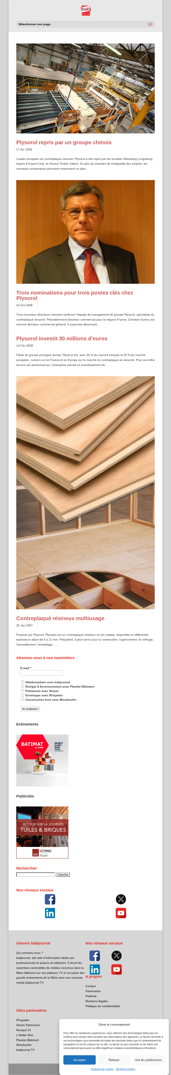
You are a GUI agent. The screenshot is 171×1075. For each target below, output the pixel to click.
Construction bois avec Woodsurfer (50, 699)
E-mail (25, 668)
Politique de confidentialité (103, 1006)
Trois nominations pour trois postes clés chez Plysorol (74, 295)
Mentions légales (125, 1069)
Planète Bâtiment (27, 1040)
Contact (91, 986)
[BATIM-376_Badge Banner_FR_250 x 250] (42, 785)
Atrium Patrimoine (28, 1025)
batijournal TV (25, 1049)
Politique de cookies (102, 1069)
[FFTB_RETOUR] (42, 857)
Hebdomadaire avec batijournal (47, 682)
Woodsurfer (24, 1044)
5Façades (22, 1020)
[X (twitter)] (121, 899)
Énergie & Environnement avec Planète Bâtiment (59, 686)
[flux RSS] (50, 899)
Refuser (114, 1060)
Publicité (91, 996)
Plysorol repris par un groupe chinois (64, 142)
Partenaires (93, 991)
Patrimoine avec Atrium (41, 691)
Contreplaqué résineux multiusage (60, 618)
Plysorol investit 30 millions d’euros (61, 338)
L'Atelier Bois (24, 1035)
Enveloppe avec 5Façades (44, 695)
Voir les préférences (148, 1060)
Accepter (79, 1060)
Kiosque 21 (23, 1030)
